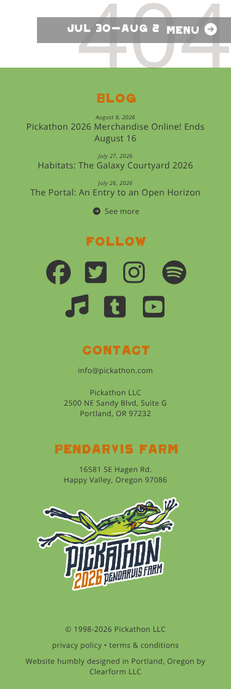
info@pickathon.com (115, 370)
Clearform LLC (115, 671)
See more (122, 211)
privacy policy (77, 645)
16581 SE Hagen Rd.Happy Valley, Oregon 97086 (115, 474)
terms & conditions (144, 645)
